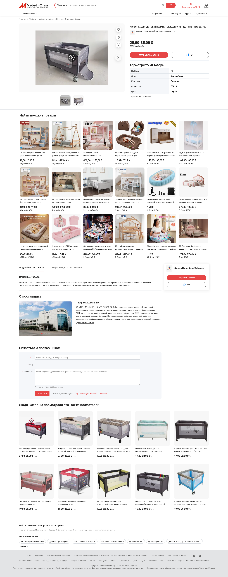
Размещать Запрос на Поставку (92, 393)
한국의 (134, 560)
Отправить (42, 393)
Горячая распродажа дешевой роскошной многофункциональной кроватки (150, 504)
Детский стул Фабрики (58, 541)
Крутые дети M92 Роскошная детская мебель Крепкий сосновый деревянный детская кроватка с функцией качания (192, 154)
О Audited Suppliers (157, 555)
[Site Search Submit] (171, 5)
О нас (29, 555)
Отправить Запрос (149, 55)
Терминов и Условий (207, 568)
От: (32, 357)
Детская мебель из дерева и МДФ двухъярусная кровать (66, 200)
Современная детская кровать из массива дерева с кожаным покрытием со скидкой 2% (193, 201)
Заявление (39, 555)
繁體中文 (55, 560)
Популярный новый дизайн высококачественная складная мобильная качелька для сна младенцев (152, 451)
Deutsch (93, 560)
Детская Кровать (74, 19)
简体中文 (45, 560)
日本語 (64, 560)
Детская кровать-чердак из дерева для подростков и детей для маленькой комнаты (129, 201)
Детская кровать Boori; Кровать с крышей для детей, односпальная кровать (66, 154)
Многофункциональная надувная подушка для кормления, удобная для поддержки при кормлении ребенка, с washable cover (161, 248)
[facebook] (194, 555)
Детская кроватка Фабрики (32, 541)
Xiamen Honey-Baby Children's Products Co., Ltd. (156, 31)
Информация (173, 555)
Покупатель (157, 13)
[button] (163, 5)
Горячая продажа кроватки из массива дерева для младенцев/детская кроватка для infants (190, 451)
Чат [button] (191, 55)
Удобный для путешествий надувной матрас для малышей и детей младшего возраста (161, 201)
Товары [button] (61, 5)
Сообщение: (28, 371)
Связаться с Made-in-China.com (113, 555)
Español (83, 560)
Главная (22, 19)
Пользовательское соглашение (58, 555)
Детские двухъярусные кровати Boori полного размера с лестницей (33, 201)
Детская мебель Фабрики (84, 541)
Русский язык (124, 560)
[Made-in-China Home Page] (33, 5)
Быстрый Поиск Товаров (137, 555)
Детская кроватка (155, 541)
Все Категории (29, 13)
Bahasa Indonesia (202, 560)
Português (102, 560)
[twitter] (200, 555)
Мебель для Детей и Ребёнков (51, 19)
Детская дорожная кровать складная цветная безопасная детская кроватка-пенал (35, 451)
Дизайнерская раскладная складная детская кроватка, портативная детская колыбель (113, 451)
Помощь (175, 13)
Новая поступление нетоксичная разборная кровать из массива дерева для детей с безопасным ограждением (97, 201)
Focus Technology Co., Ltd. (111, 565)
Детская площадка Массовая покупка (184, 541)
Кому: (31, 364)
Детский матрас (136, 541)
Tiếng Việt (189, 560)
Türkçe (179, 560)
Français (74, 560)
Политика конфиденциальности (86, 555)
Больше (22, 546)
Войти (206, 7)
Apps (187, 13)
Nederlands (153, 560)
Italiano (112, 560)
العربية (143, 560)
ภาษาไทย (170, 560)
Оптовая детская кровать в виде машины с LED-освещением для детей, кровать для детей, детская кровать (97, 248)
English (36, 560)
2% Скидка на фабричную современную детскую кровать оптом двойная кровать (192, 248)
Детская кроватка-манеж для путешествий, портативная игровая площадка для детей (112, 504)
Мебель (32, 19)
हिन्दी (161, 560)
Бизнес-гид (185, 555)
